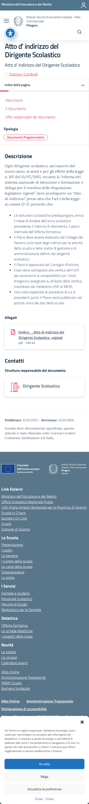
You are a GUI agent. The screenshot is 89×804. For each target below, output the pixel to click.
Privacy (39, 798)
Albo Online (10, 672)
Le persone (9, 555)
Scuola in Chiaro (13, 512)
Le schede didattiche (17, 631)
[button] (82, 721)
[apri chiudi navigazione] (6, 21)
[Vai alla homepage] (18, 21)
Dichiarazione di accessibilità (24, 709)
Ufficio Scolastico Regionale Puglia (27, 502)
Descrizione (14, 100)
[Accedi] (83, 5)
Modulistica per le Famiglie (21, 609)
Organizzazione (12, 572)
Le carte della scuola (16, 566)
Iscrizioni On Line (14, 518)
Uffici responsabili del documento (30, 117)
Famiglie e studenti (15, 593)
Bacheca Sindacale (15, 688)
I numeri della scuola (16, 561)
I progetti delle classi (16, 636)
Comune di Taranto (15, 529)
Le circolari (9, 657)
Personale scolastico (16, 598)
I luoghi (6, 550)
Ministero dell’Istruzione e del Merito (28, 496)
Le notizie (8, 652)
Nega (44, 776)
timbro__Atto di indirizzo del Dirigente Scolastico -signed (41, 334)
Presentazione (12, 544)
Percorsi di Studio (14, 604)
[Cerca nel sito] (79, 33)
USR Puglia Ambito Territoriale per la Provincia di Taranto (43, 507)
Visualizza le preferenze (44, 789)
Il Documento (15, 108)
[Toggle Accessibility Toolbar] (10, 33)
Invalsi (6, 523)
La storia (7, 577)
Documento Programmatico (25, 137)
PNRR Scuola (11, 683)
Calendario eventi (14, 663)
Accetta (44, 764)
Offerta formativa (14, 625)
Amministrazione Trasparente (23, 677)
